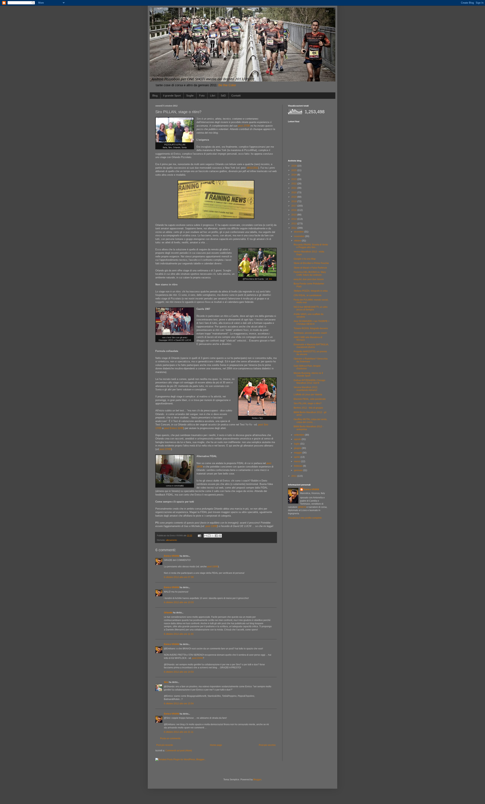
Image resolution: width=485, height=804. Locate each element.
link (270, 279)
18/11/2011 (252, 167)
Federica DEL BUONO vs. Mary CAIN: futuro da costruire (310, 273)
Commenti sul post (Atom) (178, 750)
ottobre (298, 240)
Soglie (190, 95)
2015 (294, 214)
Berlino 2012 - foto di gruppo (308, 407)
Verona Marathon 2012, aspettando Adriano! (306, 388)
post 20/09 (197, 658)
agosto (298, 439)
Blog (155, 95)
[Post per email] (199, 535)
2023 (294, 179)
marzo (297, 461)
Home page (216, 745)
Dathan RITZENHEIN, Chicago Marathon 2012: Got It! (309, 381)
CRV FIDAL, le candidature (308, 295)
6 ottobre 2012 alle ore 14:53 (179, 672)
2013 (294, 223)
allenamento (171, 540)
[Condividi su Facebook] (216, 536)
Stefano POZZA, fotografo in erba (311, 291)
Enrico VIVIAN (171, 556)
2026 (294, 165)
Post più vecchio (267, 745)
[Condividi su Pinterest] (220, 536)
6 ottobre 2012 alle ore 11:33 (178, 634)
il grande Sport (172, 95)
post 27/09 (244, 125)
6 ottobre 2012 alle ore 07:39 (179, 577)
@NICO (302, 507)
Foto (202, 95)
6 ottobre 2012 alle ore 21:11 (178, 732)
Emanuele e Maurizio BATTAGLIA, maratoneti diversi (311, 345)
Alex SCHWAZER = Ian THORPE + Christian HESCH (311, 322)
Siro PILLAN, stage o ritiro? (308, 403)
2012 (294, 228)
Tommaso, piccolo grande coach (310, 333)
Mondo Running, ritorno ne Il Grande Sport (308, 374)
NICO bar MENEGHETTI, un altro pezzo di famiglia (311, 308)
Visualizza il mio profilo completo (305, 518)
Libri (212, 95)
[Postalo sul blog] (209, 536)
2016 (294, 210)
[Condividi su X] (213, 536)
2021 (294, 188)
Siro (166, 682)
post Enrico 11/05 (173, 428)
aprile (297, 457)
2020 (294, 192)
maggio (298, 452)
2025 (294, 170)
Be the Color (227, 85)
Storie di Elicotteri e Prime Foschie (311, 263)
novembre (299, 236)
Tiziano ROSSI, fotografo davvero (311, 328)
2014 (294, 219)
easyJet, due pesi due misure (309, 279)
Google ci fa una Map (305, 259)
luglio (297, 443)
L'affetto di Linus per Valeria (308, 394)
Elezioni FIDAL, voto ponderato (310, 399)
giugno (298, 448)
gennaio (298, 470)
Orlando (168, 612)
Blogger (257, 779)
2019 (294, 197)
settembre (299, 435)
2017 (294, 205)
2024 (294, 174)
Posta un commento (170, 738)
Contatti (236, 95)
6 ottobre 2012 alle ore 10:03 (179, 602)
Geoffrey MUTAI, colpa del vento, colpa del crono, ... (310, 420)
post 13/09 (211, 526)
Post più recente (164, 745)
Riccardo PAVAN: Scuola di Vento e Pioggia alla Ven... (311, 246)
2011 (294, 476)
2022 (294, 183)
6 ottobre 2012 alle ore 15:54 (179, 703)
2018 (294, 201)
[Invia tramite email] (205, 536)
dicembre (299, 231)
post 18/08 (212, 566)
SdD (223, 95)
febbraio (298, 466)
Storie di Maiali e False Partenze (310, 267)
